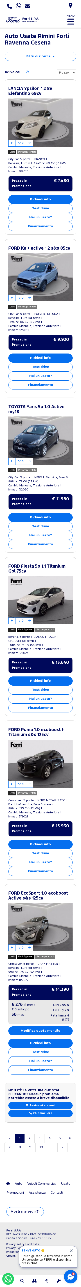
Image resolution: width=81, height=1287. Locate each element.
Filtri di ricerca (38, 56)
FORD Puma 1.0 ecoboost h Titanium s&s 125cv (36, 732)
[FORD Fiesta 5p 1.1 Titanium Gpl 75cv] (40, 600)
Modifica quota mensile (40, 1030)
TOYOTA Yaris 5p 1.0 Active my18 (36, 409)
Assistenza (37, 1192)
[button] (22, 1281)
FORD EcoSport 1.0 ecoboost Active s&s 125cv (38, 895)
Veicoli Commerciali (41, 1183)
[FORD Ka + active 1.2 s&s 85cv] (40, 277)
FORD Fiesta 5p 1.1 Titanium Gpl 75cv (36, 568)
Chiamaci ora (42, 1113)
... (52, 1147)
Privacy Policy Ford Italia (22, 1244)
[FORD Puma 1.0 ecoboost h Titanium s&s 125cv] (40, 764)
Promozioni (15, 1192)
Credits (11, 1256)
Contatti (57, 1192)
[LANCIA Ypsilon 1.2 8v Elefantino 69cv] (40, 122)
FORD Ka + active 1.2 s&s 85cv (39, 248)
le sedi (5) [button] (25, 1211)
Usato (65, 1183)
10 (41, 1147)
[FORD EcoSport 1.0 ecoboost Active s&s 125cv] (40, 927)
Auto (18, 1183)
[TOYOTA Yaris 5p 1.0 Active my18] (40, 440)
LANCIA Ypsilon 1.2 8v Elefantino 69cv (30, 91)
